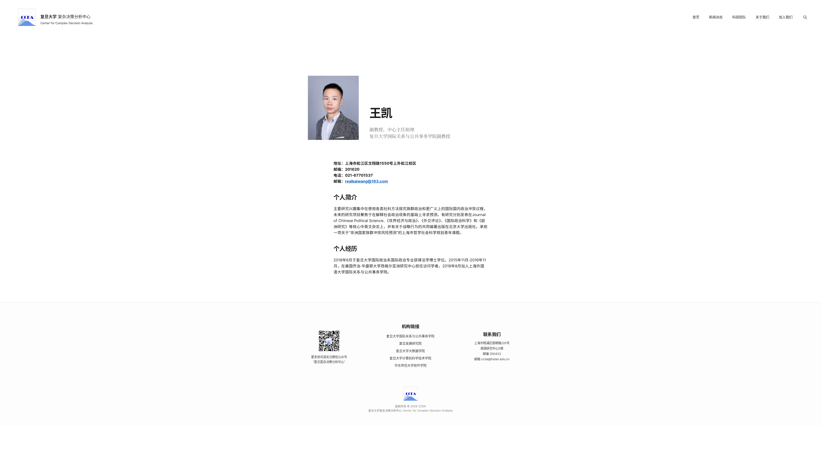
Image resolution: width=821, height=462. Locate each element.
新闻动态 (716, 17)
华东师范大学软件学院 (410, 365)
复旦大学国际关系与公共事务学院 (410, 336)
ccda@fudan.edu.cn (495, 359)
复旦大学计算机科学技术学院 (410, 358)
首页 (696, 17)
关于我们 (762, 17)
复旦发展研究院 (410, 343)
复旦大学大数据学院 (410, 351)
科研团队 (739, 17)
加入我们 (786, 17)
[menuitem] (696, 17)
